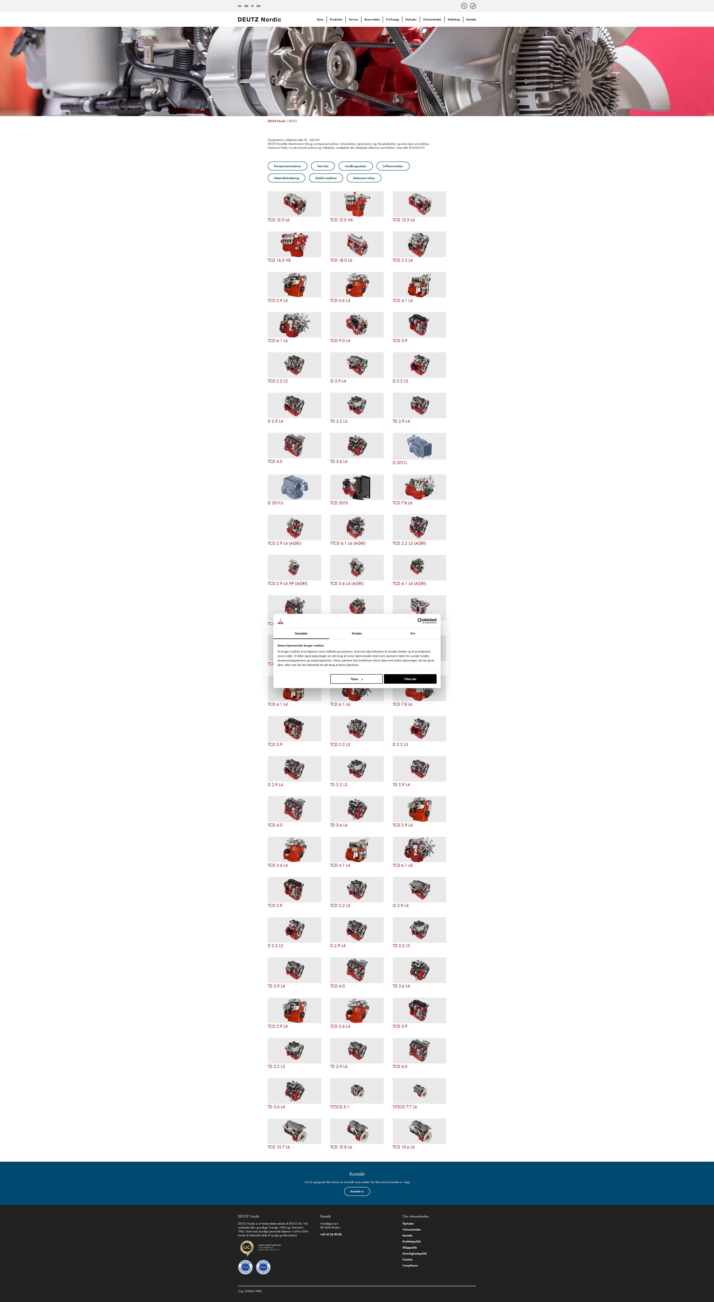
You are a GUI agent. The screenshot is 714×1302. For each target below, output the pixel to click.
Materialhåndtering (286, 178)
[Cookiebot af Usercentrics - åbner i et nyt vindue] (420, 621)
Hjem (320, 19)
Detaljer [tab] (357, 633)
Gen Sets (323, 166)
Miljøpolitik (410, 1248)
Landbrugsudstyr (355, 166)
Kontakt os (357, 1191)
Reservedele (372, 19)
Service (353, 19)
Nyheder (411, 19)
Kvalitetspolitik (412, 1241)
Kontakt (471, 19)
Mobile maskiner (326, 178)
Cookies (408, 1259)
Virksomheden (432, 19)
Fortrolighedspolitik (415, 1253)
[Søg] (464, 6)
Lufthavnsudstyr (393, 166)
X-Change (392, 19)
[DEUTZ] (260, 19)
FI (252, 6)
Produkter (336, 19)
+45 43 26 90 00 (331, 1234)
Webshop (454, 19)
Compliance (410, 1265)
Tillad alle (410, 679)
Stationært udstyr (364, 178)
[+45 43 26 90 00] (473, 6)
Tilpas (354, 679)
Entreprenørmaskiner (287, 166)
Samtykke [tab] (301, 633)
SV (240, 6)
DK (246, 6)
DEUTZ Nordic (277, 121)
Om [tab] (412, 633)
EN (258, 6)
